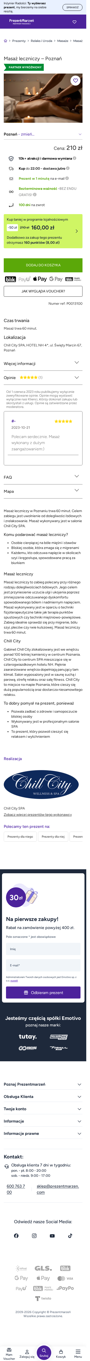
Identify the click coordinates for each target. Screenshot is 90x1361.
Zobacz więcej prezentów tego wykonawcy (38, 815)
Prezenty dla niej (53, 836)
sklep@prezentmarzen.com (58, 1189)
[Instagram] (34, 1236)
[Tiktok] (70, 1236)
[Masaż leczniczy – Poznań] (43, 98)
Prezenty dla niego (20, 836)
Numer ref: (57, 303)
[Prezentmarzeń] (22, 22)
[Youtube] (52, 1236)
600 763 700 (16, 1189)
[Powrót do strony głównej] (5, 41)
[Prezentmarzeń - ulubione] (74, 22)
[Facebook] (16, 1236)
